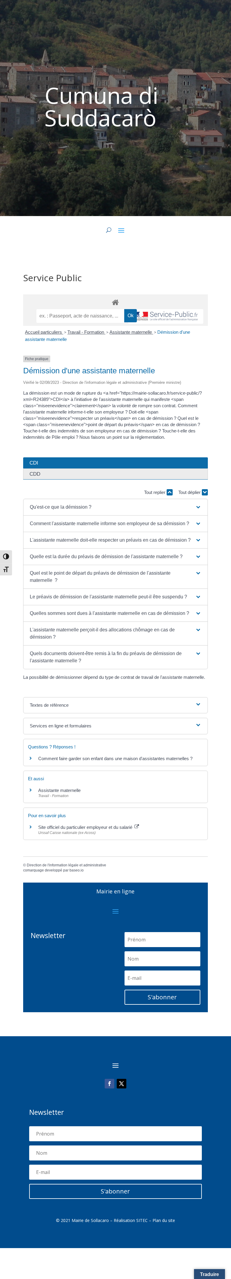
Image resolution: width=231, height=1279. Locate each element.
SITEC (142, 1220)
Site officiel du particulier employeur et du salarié (86, 827)
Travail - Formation (86, 332)
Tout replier (155, 492)
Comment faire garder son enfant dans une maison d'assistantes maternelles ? (115, 758)
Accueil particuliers (44, 332)
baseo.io (76, 870)
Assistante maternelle (131, 332)
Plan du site (163, 1220)
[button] (115, 507)
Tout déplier (190, 492)
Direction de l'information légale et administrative (66, 865)
